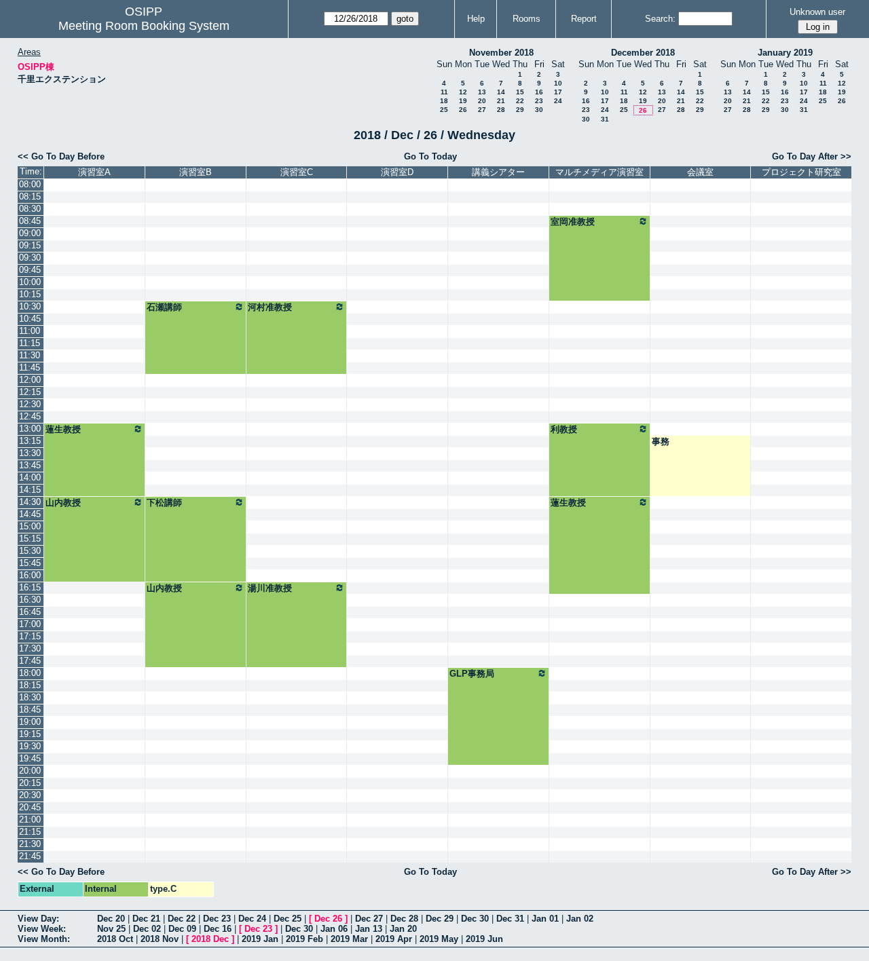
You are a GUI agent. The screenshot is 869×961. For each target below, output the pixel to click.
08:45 (30, 221)
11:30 (29, 355)
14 (501, 92)
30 (539, 109)
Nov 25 (111, 929)
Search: (660, 19)
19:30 (30, 746)
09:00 (30, 233)
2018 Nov (160, 939)
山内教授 (63, 502)
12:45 (30, 416)
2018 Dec (210, 939)
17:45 (30, 661)
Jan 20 (403, 929)
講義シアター (498, 172)
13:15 (30, 441)
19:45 (30, 758)
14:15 (30, 490)
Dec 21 (146, 918)
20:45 (30, 807)
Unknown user (817, 12)
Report (584, 19)
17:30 (30, 648)
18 (444, 101)
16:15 (30, 587)
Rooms (526, 19)
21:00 (30, 819)
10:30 (30, 306)
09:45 (30, 270)
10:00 (30, 282)
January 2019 (785, 53)
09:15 (30, 245)
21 (501, 101)
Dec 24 (252, 918)
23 (539, 101)
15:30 (30, 551)
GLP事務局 (471, 673)
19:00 (30, 722)
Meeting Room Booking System (143, 26)
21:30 (30, 844)
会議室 (700, 172)
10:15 (30, 294)
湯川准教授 (270, 588)
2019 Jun (484, 939)
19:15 (30, 734)
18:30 (30, 697)
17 (558, 92)
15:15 (30, 538)
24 (558, 101)
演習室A (94, 172)
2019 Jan (260, 939)
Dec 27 (369, 918)
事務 (660, 441)
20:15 (30, 783)
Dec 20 (111, 918)
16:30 (30, 600)
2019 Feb (304, 939)
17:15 (30, 636)
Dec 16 (218, 929)
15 (520, 92)
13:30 (30, 453)
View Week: (42, 929)
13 (482, 92)
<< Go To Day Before (61, 156)
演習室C (296, 172)
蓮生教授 (63, 429)
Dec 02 (147, 929)
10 (558, 83)
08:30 (30, 209)
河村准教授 (270, 307)
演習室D (397, 172)
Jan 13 (368, 929)
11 (444, 92)
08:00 (30, 184)
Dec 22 (182, 918)
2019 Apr (393, 939)
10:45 (30, 319)
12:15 (30, 392)
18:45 (30, 709)
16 (539, 92)
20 (482, 101)
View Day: (38, 918)
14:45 (30, 514)
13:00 (30, 428)
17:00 (30, 624)
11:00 (29, 331)
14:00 (30, 477)
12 (463, 92)
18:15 (30, 685)
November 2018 (501, 53)
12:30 (30, 404)
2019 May (439, 939)
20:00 (30, 771)
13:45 (30, 465)
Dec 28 (404, 918)
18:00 (30, 673)
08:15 (30, 196)
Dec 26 (328, 918)
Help (476, 19)
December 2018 (643, 53)
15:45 (30, 563)
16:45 (30, 612)
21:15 (30, 832)
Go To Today (430, 156)
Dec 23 (217, 918)
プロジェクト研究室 (801, 172)
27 (482, 109)
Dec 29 (440, 918)
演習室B (195, 172)
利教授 (564, 429)
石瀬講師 (164, 307)
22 (520, 101)
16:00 (30, 575)
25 (444, 109)
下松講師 (164, 502)
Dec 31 (510, 918)
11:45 (29, 367)
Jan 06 (334, 929)
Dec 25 (287, 918)
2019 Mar (349, 939)
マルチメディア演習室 (599, 172)
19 (463, 101)
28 (501, 109)
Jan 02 (579, 918)
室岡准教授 (573, 221)
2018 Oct (115, 939)
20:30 (30, 795)
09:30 (30, 257)
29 (520, 109)
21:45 (30, 856)
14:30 (30, 502)
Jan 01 (545, 918)
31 (605, 119)
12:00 (30, 380)
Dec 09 (182, 929)
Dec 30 (475, 918)
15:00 (30, 526)
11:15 (29, 343)
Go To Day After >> (811, 156)
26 (463, 109)
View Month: (44, 939)
